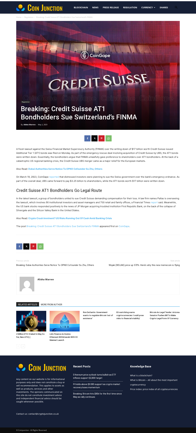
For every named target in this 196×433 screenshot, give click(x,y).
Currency (147, 7)
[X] (94, 138)
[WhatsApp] (109, 138)
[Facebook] (87, 138)
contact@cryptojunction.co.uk (43, 413)
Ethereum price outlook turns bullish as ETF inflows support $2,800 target (94, 376)
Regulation (130, 7)
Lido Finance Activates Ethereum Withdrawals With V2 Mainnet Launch (63, 337)
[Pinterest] (101, 138)
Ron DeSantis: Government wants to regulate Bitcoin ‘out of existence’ (98, 315)
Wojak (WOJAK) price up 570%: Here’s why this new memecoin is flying (144, 265)
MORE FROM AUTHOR (51, 304)
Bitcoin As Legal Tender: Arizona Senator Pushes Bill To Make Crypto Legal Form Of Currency (164, 315)
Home (18, 17)
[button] (176, 7)
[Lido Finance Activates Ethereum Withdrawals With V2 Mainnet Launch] (65, 321)
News (95, 7)
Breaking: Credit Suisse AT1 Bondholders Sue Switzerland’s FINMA (62, 226)
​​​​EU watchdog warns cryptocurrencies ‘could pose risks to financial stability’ (130, 315)
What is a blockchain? (141, 375)
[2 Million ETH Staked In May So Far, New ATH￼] (31, 321)
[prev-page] (18, 346)
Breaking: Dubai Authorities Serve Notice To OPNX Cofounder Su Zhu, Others (55, 265)
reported (54, 176)
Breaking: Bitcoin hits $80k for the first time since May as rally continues (97, 395)
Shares (164, 7)
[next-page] (23, 346)
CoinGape (124, 226)
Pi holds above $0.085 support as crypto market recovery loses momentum (96, 386)
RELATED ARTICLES (27, 304)
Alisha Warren (30, 124)
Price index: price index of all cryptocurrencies (154, 389)
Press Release (111, 7)
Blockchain (81, 7)
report (154, 202)
